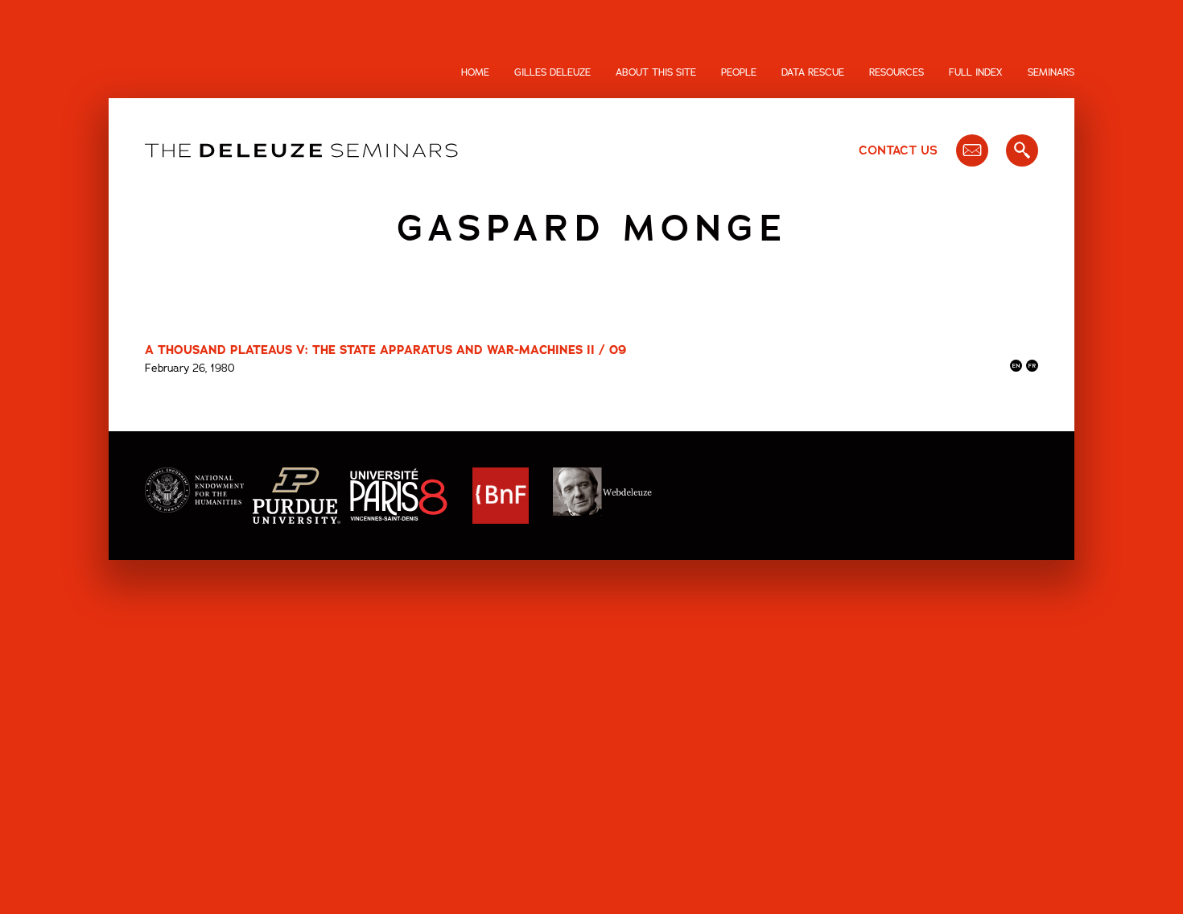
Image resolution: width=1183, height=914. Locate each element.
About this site (656, 72)
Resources (896, 72)
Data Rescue (812, 72)
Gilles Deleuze (552, 72)
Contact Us (898, 150)
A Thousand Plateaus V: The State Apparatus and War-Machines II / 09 (385, 350)
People (738, 72)
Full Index (976, 72)
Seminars (1051, 72)
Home (475, 72)
